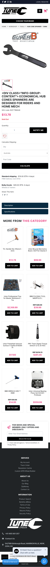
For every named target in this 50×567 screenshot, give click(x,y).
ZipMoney (25, 486)
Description (8, 205)
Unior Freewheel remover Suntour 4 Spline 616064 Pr (12, 346)
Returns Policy (25, 511)
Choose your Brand (25, 21)
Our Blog (25, 484)
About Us (25, 481)
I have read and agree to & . (23, 444)
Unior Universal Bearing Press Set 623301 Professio (37, 393)
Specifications (9, 212)
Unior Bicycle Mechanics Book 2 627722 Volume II (37, 250)
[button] (5, 136)
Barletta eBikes (25, 502)
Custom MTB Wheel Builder (25, 471)
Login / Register (42, 2)
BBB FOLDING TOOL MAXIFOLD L (37, 297)
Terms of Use (25, 505)
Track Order (25, 465)
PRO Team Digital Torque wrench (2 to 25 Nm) (37, 345)
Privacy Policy (12, 445)
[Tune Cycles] (14, 11)
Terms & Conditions (31, 443)
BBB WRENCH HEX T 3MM (12, 392)
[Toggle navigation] (39, 11)
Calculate (25, 166)
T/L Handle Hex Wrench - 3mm (12, 250)
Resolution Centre (25, 468)
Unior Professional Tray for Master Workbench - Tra (12, 298)
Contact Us (25, 489)
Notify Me (38, 130)
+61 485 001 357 (12, 533)
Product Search (25, 499)
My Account (25, 462)
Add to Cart (12, 266)
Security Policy (25, 513)
